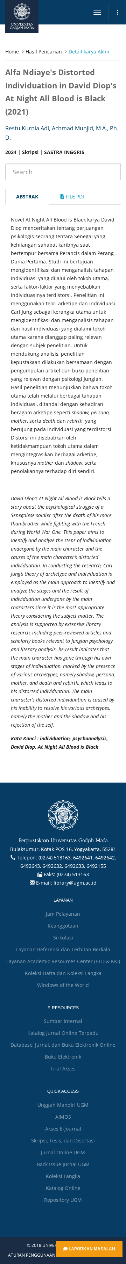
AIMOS (63, 1116)
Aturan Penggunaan (31, 1255)
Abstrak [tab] (27, 196)
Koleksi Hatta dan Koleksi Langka (63, 973)
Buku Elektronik (63, 1056)
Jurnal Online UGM (63, 1152)
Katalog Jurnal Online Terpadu (63, 1033)
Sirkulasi (63, 937)
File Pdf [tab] (74, 196)
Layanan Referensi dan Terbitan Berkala (63, 949)
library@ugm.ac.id (75, 882)
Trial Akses (63, 1068)
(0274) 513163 (73, 874)
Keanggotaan (63, 925)
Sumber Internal (63, 1021)
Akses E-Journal (63, 1128)
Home (12, 51)
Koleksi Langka (63, 1176)
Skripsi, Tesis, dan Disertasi (63, 1140)
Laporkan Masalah (91, 1249)
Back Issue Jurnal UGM (63, 1164)
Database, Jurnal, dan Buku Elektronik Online (62, 1044)
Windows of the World (63, 985)
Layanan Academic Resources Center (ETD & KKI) (63, 961)
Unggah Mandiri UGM (63, 1105)
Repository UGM (63, 1200)
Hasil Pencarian (44, 51)
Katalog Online (63, 1188)
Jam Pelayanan (63, 913)
